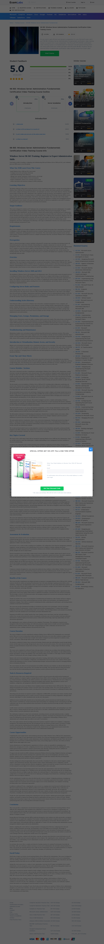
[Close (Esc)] (91, 449)
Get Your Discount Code (52, 488)
